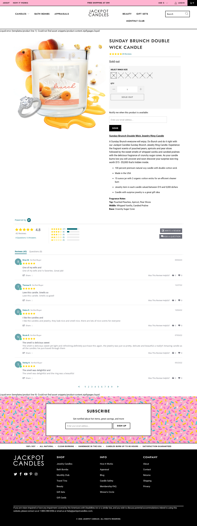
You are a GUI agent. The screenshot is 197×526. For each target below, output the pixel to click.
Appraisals (62, 13)
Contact (147, 469)
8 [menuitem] (108, 386)
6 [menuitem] (101, 386)
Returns (147, 475)
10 (150, 75)
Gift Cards (61, 497)
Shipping (147, 480)
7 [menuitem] (105, 386)
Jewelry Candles (64, 464)
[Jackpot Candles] (98, 13)
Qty (112, 83)
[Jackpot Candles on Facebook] (21, 474)
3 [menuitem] (91, 386)
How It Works (20, 3)
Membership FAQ (108, 486)
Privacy (146, 486)
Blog (102, 475)
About (6, 3)
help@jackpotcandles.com (79, 511)
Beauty (127, 13)
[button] (170, 236)
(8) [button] (63, 232)
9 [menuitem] (111, 386)
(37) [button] (64, 229)
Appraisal (104, 469)
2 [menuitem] (88, 386)
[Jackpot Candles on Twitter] (15, 474)
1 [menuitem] (85, 386)
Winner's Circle (107, 492)
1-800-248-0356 (47, 511)
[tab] (21, 252)
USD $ (161, 3)
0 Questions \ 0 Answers (26, 237)
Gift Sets (142, 13)
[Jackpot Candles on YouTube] (26, 474)
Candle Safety (106, 480)
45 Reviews (127, 54)
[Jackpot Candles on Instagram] (36, 474)
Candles (21, 13)
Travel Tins (62, 480)
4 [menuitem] (95, 386)
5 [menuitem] (98, 386)
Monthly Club (135, 21)
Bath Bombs (42, 13)
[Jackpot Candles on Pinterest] (31, 474)
